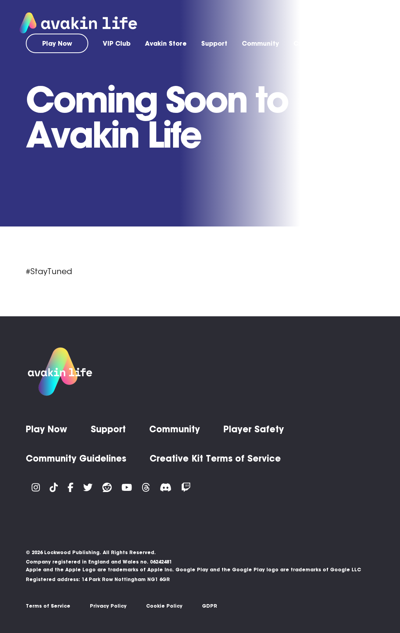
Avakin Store (166, 43)
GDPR (209, 606)
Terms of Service (48, 606)
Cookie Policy (164, 606)
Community (260, 43)
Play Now (57, 43)
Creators (308, 43)
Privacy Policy (108, 606)
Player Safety (253, 429)
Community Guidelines (76, 458)
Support (214, 43)
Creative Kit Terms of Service (215, 458)
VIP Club (116, 43)
